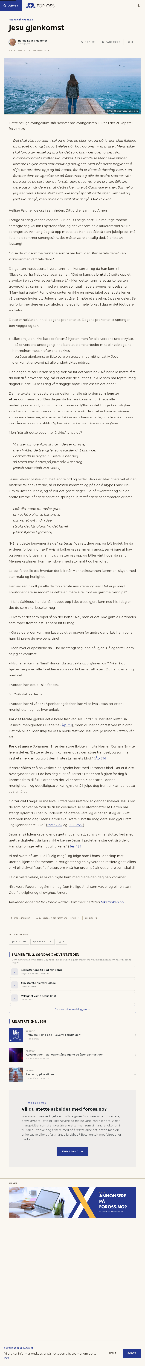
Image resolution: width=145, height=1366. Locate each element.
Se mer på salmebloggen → (72, 1009)
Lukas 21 (92, 918)
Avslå (113, 1353)
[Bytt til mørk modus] (139, 5)
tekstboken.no (112, 902)
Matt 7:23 (54, 825)
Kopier (90, 42)
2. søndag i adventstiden (59, 918)
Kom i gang (70, 1151)
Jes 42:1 (75, 846)
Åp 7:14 (100, 758)
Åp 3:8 (67, 725)
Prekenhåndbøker (21, 19)
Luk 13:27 (76, 825)
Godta (132, 1353)
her (6, 1358)
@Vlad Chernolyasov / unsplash (122, 111)
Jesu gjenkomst (22, 918)
